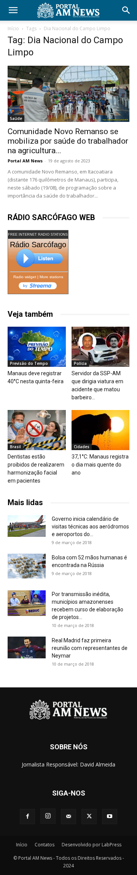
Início (13, 28)
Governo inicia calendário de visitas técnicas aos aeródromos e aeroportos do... (90, 526)
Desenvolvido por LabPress (91, 844)
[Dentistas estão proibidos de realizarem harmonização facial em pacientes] (37, 430)
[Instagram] (48, 816)
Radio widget (24, 277)
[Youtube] (109, 816)
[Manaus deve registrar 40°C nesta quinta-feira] (37, 347)
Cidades (81, 446)
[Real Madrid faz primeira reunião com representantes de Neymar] (27, 647)
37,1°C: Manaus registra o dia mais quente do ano (100, 465)
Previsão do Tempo (29, 363)
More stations (51, 277)
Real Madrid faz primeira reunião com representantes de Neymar (89, 648)
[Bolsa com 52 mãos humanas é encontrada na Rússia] (27, 566)
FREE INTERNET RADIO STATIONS (38, 235)
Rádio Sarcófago (38, 244)
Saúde (16, 118)
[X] (89, 816)
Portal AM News (25, 161)
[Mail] (68, 816)
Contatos (44, 844)
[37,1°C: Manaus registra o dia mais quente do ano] (101, 430)
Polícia (80, 363)
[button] (13, 10)
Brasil (15, 446)
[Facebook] (27, 816)
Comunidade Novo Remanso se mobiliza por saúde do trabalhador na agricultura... (68, 141)
